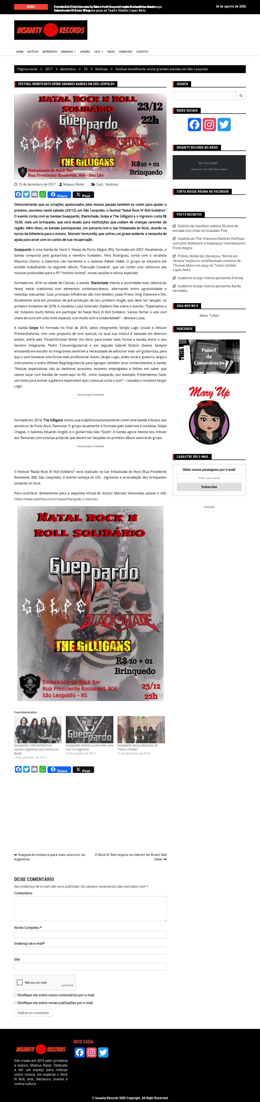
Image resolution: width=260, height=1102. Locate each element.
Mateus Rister (73, 184)
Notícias (32, 51)
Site (17, 959)
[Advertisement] (170, 30)
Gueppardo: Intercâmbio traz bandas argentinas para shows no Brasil (36, 749)
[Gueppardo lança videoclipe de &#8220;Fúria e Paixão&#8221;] (141, 729)
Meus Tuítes (209, 315)
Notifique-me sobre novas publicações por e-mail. (55, 1002)
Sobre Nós (125, 51)
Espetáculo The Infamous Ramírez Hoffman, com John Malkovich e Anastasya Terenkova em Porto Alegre (108, 8)
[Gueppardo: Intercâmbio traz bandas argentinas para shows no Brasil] (38, 729)
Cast (97, 51)
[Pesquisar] (241, 96)
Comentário (23, 893)
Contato (142, 51)
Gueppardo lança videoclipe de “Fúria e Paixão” (137, 747)
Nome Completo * (28, 927)
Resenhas (67, 51)
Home (19, 51)
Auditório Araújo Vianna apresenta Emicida (210, 278)
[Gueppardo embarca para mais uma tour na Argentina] (89, 729)
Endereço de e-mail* (29, 943)
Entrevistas (49, 51)
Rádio (111, 51)
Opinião (85, 51)
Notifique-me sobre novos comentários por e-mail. (56, 995)
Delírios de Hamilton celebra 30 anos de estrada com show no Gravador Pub (205, 228)
